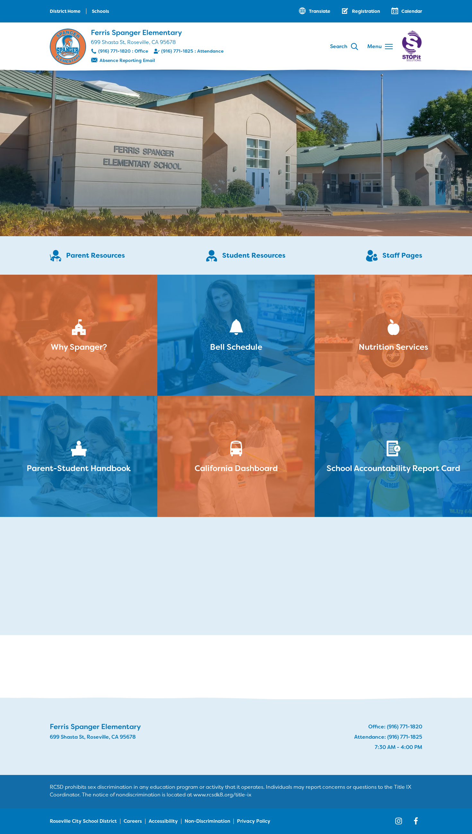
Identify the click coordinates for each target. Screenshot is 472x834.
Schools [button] (100, 11)
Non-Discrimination (207, 821)
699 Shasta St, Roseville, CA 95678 (133, 42)
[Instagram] (398, 821)
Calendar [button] (411, 11)
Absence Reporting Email (127, 60)
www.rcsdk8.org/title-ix (222, 794)
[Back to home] (68, 47)
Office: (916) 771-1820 (395, 726)
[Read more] (236, 152)
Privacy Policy (253, 821)
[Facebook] (415, 821)
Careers (133, 821)
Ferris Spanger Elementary (136, 32)
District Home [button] (65, 11)
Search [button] (338, 46)
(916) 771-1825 (177, 51)
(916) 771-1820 (114, 51)
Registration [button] (366, 11)
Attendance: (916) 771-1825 (388, 737)
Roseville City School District (83, 821)
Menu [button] (374, 46)
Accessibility (163, 821)
